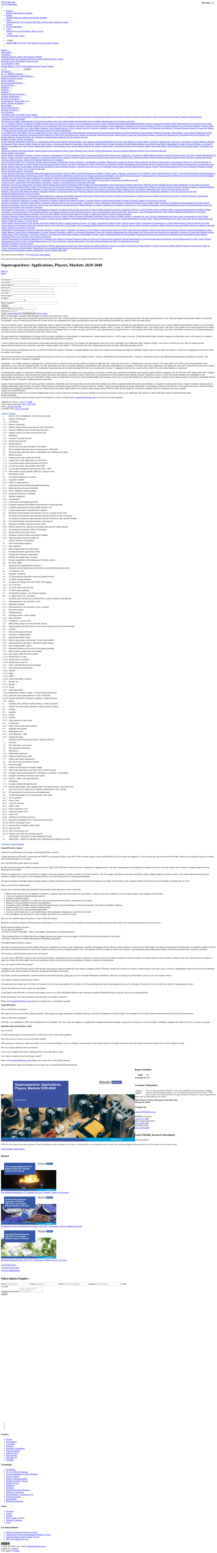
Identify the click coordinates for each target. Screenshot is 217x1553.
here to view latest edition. (40, 255)
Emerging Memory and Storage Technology (51, 212)
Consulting (28, 13)
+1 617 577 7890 (25, 402)
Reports (9, 13)
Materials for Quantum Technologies (82, 135)
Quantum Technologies (10, 96)
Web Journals (33, 18)
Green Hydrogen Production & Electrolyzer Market (93, 176)
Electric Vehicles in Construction (192, 157)
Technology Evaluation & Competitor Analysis (73, 117)
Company (5, 290)
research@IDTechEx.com (86, 397)
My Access (15, 31)
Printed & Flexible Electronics (13, 94)
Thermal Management (9, 108)
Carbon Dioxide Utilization (189, 173)
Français (42, 43)
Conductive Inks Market (64, 196)
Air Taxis (65, 155)
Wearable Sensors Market (80, 248)
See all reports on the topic (124, 121)
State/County (6, 296)
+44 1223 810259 (14, 406)
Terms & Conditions (14, 1520)
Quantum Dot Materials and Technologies (172, 135)
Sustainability (6, 105)
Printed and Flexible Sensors (191, 196)
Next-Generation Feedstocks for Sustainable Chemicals (39, 178)
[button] (9, 11)
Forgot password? (14, 313)
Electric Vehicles (7, 81)
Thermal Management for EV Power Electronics (178, 167)
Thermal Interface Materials (55, 137)
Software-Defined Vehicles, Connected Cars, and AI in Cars (78, 167)
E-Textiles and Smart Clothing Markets (166, 246)
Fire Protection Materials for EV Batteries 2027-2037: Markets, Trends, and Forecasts (35, 1192)
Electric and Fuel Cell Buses (68, 157)
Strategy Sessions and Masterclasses (187, 117)
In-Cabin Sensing (202, 203)
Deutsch (35, 43)
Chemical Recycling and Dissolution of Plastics (143, 126)
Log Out (39, 31)
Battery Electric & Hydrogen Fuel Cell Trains (176, 155)
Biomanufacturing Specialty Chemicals (55, 173)
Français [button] (37, 66)
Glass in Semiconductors (101, 212)
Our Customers (26, 22)
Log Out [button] (34, 61)
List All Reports (7, 112)
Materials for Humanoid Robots (31, 135)
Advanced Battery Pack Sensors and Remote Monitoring (90, 142)
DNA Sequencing (117, 185)
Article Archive (12, 1453)
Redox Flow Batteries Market (139, 146)
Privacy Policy (12, 1518)
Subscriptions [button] (6, 52)
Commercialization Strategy (43, 117)
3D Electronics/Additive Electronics (48, 121)
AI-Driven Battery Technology (147, 142)
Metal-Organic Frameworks (126, 135)
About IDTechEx (13, 22)
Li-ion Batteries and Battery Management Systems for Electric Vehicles (173, 144)
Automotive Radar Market (30, 203)
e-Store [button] (28, 61)
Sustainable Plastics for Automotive (30, 137)
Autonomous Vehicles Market (98, 155)
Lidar (97, 191)
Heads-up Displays (76, 162)
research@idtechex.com (20, 1001)
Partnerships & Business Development (107, 117)
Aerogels (95, 126)
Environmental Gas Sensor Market (166, 223)
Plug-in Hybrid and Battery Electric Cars (55, 164)
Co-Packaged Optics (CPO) (68, 191)
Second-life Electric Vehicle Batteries (166, 146)
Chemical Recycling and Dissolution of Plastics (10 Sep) (28, 1535)
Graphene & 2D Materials (150, 128)
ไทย (29, 43)
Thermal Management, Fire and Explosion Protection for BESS (120, 151)
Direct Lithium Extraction (80, 128)
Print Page (11, 1265)
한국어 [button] (19, 66)
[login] (16, 1551)
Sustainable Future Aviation (113, 167)
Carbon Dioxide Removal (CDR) (164, 173)
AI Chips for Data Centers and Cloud (73, 210)
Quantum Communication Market (158, 124)
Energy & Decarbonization (11, 83)
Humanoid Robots (188, 203)
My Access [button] (10, 61)
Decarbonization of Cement (37, 232)
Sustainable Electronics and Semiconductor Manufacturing (33, 198)
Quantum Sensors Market (111, 200)
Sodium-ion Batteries (9, 151)
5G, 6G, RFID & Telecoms (12, 74)
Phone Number (7, 303)
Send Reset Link (29, 313)
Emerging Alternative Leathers (103, 128)
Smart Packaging (183, 124)
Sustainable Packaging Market (195, 234)
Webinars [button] (4, 57)
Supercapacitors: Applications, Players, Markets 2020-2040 (43, 250)
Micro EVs (188, 162)
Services (4, 117)
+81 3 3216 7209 (28, 404)
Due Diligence (146, 117)
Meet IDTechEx (55, 22)
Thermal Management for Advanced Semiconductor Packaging (95, 219)
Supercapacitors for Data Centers (61, 151)
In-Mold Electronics (144, 196)
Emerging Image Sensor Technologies (137, 223)
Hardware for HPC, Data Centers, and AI (128, 212)
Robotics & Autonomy (10, 99)
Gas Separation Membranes (61, 176)
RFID (174, 124)
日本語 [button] (4, 66)
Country (5, 298)
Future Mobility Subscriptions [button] (13, 1149)
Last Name (6, 282)
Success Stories (31, 115)
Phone (61, 1284)
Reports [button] (4, 50)
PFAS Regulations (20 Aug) (17, 1539)
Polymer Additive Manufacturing (101, 121)
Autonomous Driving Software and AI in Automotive (62, 203)
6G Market (37, 124)
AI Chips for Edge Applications (101, 210)
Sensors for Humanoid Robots (191, 205)
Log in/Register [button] (7, 63)
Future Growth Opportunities (20, 117)
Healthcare (5, 87)
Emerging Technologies (15, 1448)
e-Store (33, 31)
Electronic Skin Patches (134, 185)
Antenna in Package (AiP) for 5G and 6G (58, 124)
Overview (10, 1511)
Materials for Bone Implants (142, 133)
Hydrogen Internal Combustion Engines (156, 176)
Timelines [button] (38, 57)
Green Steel (119, 176)
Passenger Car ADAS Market (26, 164)
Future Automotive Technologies (55, 162)
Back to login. (42, 313)
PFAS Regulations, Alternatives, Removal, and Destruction (50, 182)
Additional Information (10, 1291)
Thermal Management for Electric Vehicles (142, 167)
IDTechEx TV (12, 1457)
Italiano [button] (51, 66)
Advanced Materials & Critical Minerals (17, 76)
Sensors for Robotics (198, 225)
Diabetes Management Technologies (63, 185)
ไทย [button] (24, 66)
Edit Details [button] (20, 61)
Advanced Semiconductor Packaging (24, 191)
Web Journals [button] (28, 57)
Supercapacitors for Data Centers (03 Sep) (22, 1537)
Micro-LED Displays (126, 191)
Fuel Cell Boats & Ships (10, 162)
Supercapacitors (41, 151)
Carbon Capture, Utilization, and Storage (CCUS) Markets (127, 173)
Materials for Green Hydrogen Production (189, 176)
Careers (65, 22)
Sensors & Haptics (13, 1497)
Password (5, 288)
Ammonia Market (33, 173)
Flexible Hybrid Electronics (125, 196)
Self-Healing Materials (70, 234)
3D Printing (5, 72)
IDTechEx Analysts (40, 22)
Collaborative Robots (132, 203)
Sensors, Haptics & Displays (12, 103)
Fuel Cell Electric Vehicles (31, 162)
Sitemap (9, 1516)
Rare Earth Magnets (197, 135)
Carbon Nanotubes (116, 126)
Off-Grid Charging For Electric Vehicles (106, 189)
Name (3, 1284)
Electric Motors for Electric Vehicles (164, 157)
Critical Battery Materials (38, 128)
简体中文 (17, 43)
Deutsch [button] (30, 66)
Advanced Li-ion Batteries (124, 142)
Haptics (183, 223)
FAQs (8, 1522)
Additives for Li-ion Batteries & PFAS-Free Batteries (54, 126)
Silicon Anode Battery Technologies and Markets (34, 167)
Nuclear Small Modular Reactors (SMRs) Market (81, 178)
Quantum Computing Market (88, 200)
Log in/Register (12, 36)
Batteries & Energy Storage (12, 78)
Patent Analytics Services (163, 117)
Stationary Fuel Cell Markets (29, 180)
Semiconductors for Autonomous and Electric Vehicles (46, 216)
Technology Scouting (131, 117)
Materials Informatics (106, 135)
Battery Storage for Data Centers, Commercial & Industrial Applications (53, 144)
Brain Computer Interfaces (69, 223)
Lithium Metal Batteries (43, 146)
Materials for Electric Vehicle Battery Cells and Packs (175, 133)
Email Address (7, 285)
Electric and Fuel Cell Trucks (91, 157)
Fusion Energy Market (41, 176)
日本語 (9, 43)
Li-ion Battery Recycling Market (14, 133)
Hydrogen (5, 90)
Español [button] (44, 66)
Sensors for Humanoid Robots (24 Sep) (21, 1532)
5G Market (28, 124)
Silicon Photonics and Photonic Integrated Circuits (155, 191)
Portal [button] (3, 61)
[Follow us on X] (111, 1360)
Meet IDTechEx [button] (50, 59)
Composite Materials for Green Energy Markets (181, 126)
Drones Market (50, 157)
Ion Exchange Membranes (60, 130)
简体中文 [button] (12, 66)
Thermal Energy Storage (84, 151)
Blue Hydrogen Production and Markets (87, 173)
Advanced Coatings (84, 126)
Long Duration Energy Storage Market (68, 146)
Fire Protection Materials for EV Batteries (47, 160)
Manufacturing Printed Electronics (166, 196)
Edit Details (25, 31)
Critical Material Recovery (58, 128)
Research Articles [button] (16, 57)
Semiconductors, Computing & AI (19, 1494)
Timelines (43, 18)
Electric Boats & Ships (112, 157)
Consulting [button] (5, 54)
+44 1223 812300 (21, 409)
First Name (6, 280)
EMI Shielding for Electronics (127, 128)
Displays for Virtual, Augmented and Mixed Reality (100, 223)
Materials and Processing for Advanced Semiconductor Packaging (104, 133)
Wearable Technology (9, 110)
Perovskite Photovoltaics (110, 178)
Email (32, 1284)
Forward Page (13, 1268)
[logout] (15, 1548)
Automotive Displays (47, 191)
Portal (8, 31)
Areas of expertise (17, 115)
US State (4, 1286)
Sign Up (5, 306)
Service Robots (15, 207)
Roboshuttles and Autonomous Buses (139, 164)
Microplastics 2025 (136, 232)
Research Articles (21, 18)
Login (4, 313)
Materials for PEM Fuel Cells (56, 135)
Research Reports (13, 250)
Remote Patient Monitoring (177, 185)
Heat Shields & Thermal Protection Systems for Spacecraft (184, 128)
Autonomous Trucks (78, 155)
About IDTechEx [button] (8, 59)
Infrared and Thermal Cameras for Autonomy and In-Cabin (24, 205)
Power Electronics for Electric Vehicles (87, 164)
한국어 (24, 43)
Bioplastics (104, 126)
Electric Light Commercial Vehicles (136, 157)
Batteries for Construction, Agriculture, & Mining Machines (183, 142)
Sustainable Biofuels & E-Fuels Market (81, 180)
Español (49, 43)
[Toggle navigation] (2, 7)
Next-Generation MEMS (50, 214)
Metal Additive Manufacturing (75, 121)
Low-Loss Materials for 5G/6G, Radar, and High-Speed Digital (100, 124)
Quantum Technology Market (133, 200)
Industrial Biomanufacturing (39, 130)
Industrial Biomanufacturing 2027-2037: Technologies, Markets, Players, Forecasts (34, 1260)
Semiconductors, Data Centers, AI (14, 101)
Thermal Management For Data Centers (136, 219)
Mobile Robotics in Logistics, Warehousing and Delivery (101, 205)
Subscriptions (18, 13)
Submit (27, 69)
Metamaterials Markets (135, 124)
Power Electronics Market (113, 164)
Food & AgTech (7, 85)
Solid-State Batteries (26, 151)
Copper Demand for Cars (18, 128)
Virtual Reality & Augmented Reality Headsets (51, 248)
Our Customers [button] (21, 59)
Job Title (5, 293)
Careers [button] (60, 59)
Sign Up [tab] (4, 271)
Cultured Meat (20, 182)
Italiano (56, 43)
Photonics (5, 92)
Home (3, 250)
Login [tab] (3, 273)
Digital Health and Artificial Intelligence (94, 185)
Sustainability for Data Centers (53, 180)
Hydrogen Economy (132, 176)
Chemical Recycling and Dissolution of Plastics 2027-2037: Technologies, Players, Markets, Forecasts (41, 1226)
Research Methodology (10, 1270)
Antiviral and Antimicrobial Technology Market (29, 185)
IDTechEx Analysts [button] (35, 59)
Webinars (9, 18)
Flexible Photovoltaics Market (20, 176)
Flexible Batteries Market (134, 144)
